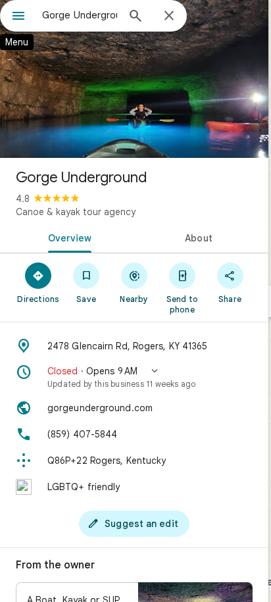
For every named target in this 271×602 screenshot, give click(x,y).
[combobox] (79, 15)
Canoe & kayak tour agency (76, 212)
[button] (134, 377)
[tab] (67, 237)
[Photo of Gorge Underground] (134, 79)
